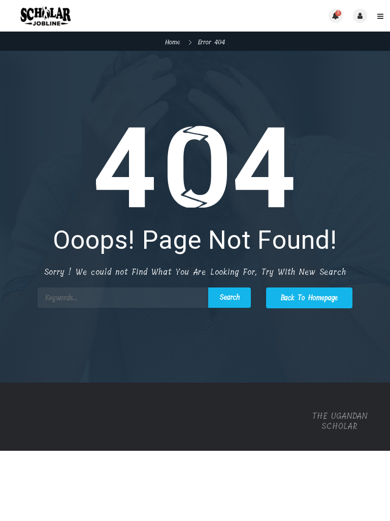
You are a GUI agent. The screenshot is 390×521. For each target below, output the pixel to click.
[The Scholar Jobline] (101, 15)
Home (172, 42)
